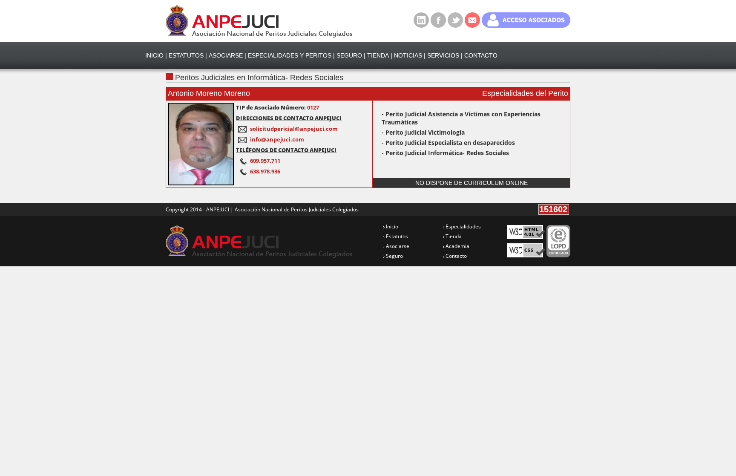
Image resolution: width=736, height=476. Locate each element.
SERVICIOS (443, 55)
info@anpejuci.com (277, 139)
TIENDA (378, 55)
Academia (456, 246)
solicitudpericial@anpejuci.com (294, 129)
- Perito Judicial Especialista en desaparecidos (448, 142)
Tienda (453, 236)
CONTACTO (480, 55)
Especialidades (462, 226)
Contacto (455, 256)
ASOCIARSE (226, 55)
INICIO (154, 55)
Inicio (391, 226)
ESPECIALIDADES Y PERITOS (289, 55)
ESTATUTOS (186, 55)
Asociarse (397, 246)
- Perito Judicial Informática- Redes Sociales (445, 153)
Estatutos (396, 236)
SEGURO (349, 55)
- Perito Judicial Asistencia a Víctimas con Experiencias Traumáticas (461, 118)
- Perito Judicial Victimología (423, 132)
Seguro (394, 256)
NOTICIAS (408, 55)
